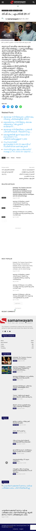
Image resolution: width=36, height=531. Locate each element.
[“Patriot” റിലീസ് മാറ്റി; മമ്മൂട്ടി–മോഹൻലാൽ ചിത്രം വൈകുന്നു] (6, 399)
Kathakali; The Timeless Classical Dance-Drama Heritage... (22, 358)
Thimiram (18, 157)
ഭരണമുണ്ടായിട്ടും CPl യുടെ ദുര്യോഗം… (21, 460)
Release (12, 157)
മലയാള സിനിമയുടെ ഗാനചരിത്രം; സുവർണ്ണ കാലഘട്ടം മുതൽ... (23, 377)
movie (7, 157)
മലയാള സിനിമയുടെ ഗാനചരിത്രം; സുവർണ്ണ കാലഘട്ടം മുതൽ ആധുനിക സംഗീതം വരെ (23, 213)
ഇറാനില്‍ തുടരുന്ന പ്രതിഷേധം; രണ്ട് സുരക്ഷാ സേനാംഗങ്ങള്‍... (22, 450)
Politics (14, 462)
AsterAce (10, 527)
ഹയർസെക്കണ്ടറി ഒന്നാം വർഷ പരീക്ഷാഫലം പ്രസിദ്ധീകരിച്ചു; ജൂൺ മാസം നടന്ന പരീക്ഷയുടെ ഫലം (17, 512)
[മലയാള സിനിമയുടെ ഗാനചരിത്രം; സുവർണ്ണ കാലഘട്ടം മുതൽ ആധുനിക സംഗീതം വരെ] (6, 214)
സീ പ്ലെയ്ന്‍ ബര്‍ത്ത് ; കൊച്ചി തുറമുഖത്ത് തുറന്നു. (8, 172)
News (21, 10)
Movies (10, 10)
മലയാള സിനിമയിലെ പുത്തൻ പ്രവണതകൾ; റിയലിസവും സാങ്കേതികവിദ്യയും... (22, 368)
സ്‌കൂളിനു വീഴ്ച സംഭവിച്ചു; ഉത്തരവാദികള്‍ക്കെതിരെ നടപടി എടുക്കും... (22, 470)
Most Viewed (15, 10)
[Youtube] (10, 331)
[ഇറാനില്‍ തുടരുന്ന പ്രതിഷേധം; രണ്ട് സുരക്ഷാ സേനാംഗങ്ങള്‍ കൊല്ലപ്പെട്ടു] (6, 453)
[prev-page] (3, 221)
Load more (17, 303)
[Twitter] (7, 331)
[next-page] (5, 221)
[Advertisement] (18, 239)
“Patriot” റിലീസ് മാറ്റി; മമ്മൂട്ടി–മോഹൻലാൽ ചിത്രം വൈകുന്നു (22, 396)
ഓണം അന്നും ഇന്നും (19, 431)
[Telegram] (5, 331)
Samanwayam (13, 19)
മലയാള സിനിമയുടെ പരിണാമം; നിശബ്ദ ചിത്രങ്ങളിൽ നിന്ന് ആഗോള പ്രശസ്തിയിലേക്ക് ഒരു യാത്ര (23, 296)
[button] (2, 2)
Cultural (4, 197)
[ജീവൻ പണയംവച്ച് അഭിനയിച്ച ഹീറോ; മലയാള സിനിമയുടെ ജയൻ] (6, 408)
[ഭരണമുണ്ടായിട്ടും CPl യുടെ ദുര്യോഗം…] (6, 463)
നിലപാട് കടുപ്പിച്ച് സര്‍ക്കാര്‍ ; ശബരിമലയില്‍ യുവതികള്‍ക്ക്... (22, 441)
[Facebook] (3, 331)
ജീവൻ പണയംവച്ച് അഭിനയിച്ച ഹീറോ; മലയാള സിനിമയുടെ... (22, 405)
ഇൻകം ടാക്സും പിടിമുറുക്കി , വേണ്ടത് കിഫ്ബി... (21, 422)
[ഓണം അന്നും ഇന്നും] (6, 434)
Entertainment (5, 10)
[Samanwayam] (3, 19)
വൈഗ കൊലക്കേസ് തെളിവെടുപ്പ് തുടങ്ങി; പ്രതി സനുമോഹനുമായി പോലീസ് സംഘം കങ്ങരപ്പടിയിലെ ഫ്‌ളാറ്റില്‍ (26, 174)
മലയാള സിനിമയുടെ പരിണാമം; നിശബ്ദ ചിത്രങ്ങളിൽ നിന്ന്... (22, 386)
